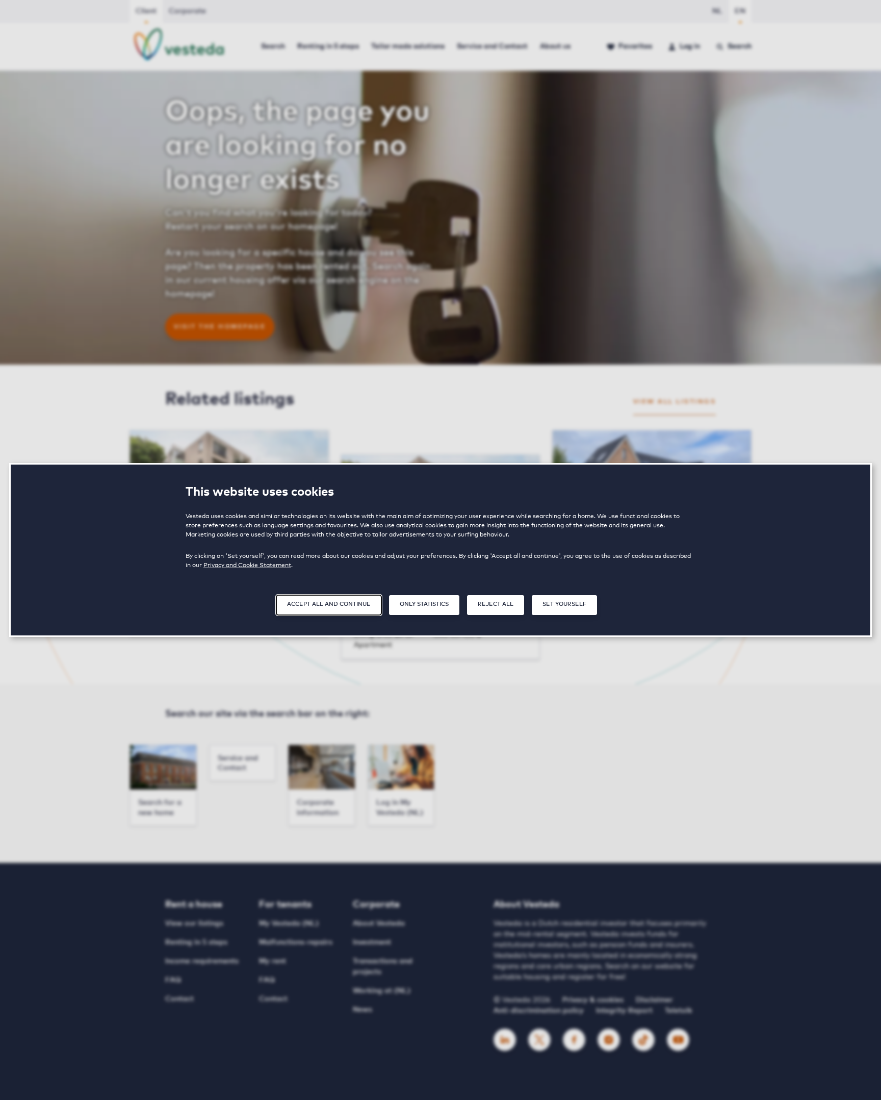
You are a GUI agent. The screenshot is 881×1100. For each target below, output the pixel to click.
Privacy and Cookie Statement (247, 565)
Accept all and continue (329, 604)
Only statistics (424, 604)
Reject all (495, 604)
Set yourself (564, 604)
